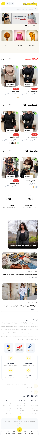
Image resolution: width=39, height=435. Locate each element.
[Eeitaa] (28, 396)
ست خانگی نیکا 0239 (32, 181)
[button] (37, 18)
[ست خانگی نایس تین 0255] (10, 121)
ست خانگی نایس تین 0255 (11, 135)
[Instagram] (36, 396)
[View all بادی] (6, 35)
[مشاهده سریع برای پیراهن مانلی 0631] (3, 159)
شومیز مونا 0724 (14, 91)
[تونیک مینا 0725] (29, 75)
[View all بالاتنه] (19, 35)
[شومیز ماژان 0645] (29, 121)
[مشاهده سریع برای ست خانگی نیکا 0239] (21, 159)
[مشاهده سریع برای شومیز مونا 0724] (3, 67)
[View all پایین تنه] (32, 35)
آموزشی (35, 242)
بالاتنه (19, 46)
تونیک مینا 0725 (33, 91)
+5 (26, 143)
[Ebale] (32, 396)
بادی (7, 46)
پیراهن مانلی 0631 (14, 183)
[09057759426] (36, 392)
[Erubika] (24, 396)
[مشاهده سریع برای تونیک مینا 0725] (21, 67)
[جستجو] (36, 9)
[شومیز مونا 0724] (10, 75)
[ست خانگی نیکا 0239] (29, 167)
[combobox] (17, 9)
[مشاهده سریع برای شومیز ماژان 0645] (21, 113)
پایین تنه (32, 46)
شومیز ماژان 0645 (32, 137)
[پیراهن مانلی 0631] (10, 167)
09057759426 (30, 392)
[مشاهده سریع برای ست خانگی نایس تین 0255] (3, 113)
